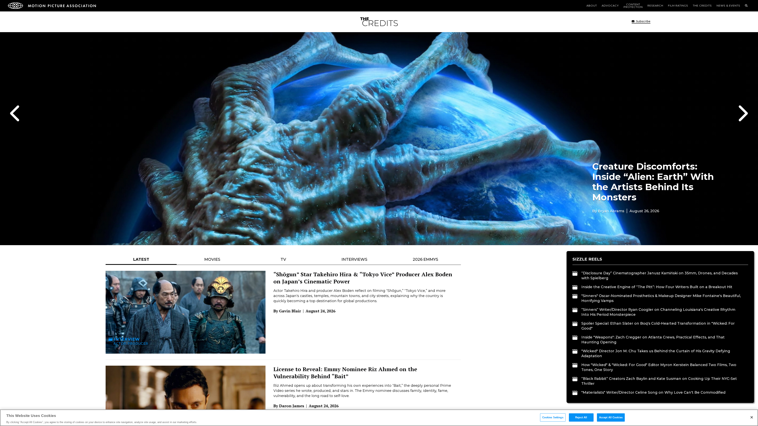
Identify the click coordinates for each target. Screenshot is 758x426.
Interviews (354, 259)
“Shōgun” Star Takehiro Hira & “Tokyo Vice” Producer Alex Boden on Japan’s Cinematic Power (362, 278)
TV (283, 259)
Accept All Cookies (611, 417)
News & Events (728, 5)
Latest (141, 259)
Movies (212, 259)
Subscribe (642, 21)
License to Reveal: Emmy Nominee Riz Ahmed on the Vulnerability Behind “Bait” (345, 372)
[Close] (751, 417)
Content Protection (633, 5)
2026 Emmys (425, 259)
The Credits (702, 5)
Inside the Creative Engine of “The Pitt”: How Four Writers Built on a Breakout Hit (656, 287)
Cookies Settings (552, 417)
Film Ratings (678, 5)
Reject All (581, 417)
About (591, 5)
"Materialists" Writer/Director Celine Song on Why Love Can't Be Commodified (653, 392)
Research (655, 5)
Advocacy (610, 5)
